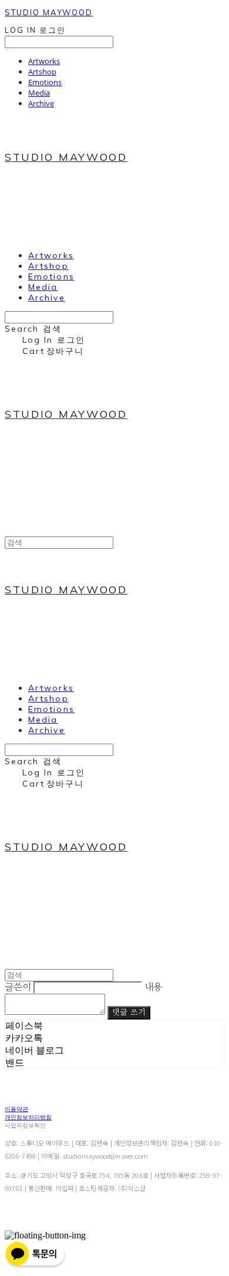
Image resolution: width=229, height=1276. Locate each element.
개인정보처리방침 (28, 1117)
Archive (41, 103)
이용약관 (16, 1109)
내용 (153, 987)
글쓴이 (18, 987)
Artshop (42, 71)
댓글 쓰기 (129, 1012)
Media (39, 92)
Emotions (45, 82)
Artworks (44, 61)
